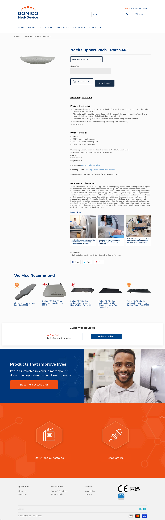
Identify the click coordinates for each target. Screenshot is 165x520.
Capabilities (46, 27)
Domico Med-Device (33, 516)
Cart (141, 14)
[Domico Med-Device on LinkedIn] (140, 509)
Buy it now (105, 83)
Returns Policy (57, 494)
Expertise (62, 27)
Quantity (74, 66)
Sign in (127, 8)
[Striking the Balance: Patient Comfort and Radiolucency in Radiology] (111, 248)
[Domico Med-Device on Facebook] (144, 509)
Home (21, 27)
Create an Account (140, 8)
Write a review (106, 336)
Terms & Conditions (59, 491)
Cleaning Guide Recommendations (100, 170)
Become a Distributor (34, 384)
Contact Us (95, 27)
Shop (31, 27)
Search (21, 509)
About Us (78, 27)
